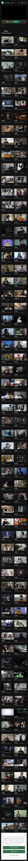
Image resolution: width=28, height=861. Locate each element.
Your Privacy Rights (14, 855)
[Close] (25, 834)
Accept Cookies (14, 847)
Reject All (14, 851)
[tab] (6, 31)
